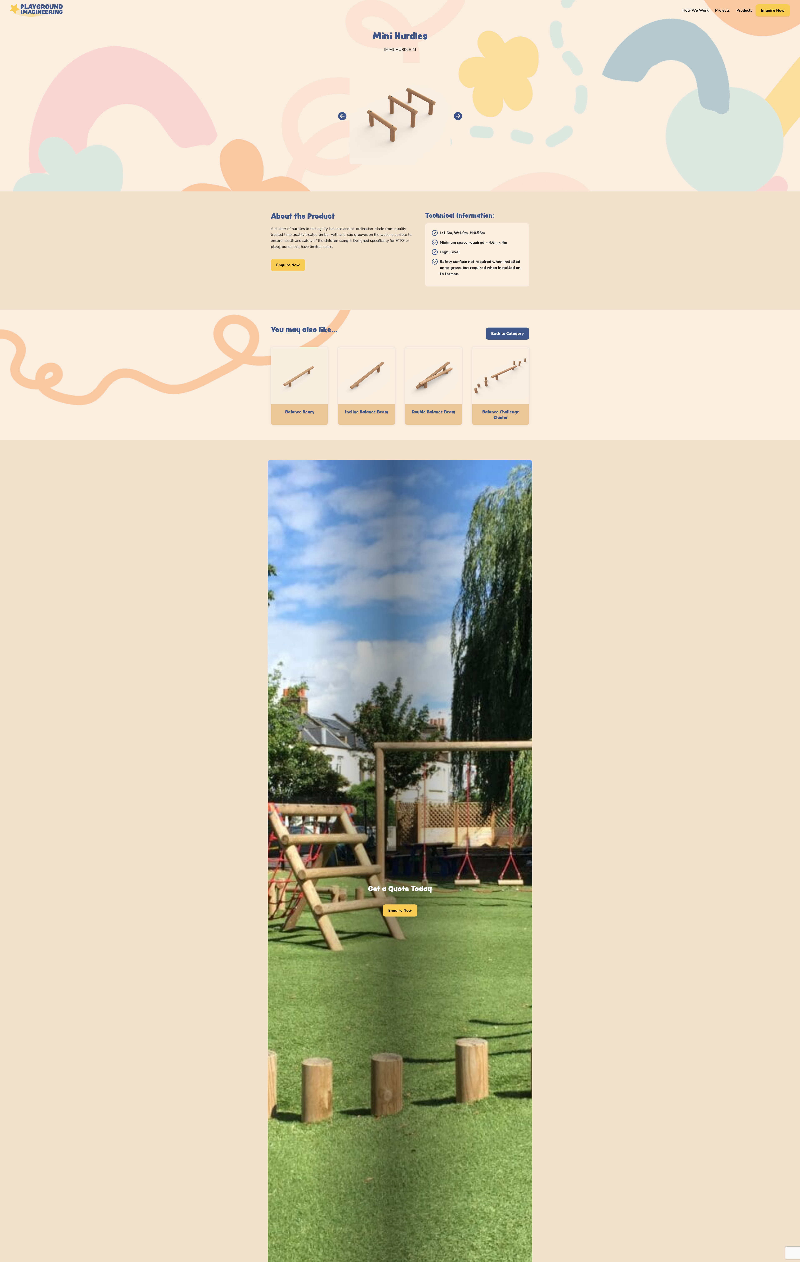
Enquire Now (773, 10)
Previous (342, 116)
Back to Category (507, 333)
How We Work (695, 10)
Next (458, 116)
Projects (722, 10)
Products (744, 10)
